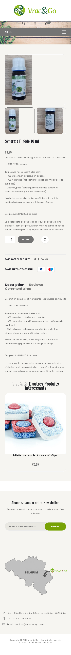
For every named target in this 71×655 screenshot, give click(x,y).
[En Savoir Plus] (35, 425)
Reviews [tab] (36, 285)
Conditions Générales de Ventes (35, 642)
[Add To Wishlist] (45, 240)
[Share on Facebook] (38, 259)
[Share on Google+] (42, 259)
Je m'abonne (55, 526)
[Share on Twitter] (35, 259)
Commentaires (18, 289)
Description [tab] (14, 285)
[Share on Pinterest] (46, 259)
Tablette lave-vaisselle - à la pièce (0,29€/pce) (35, 455)
